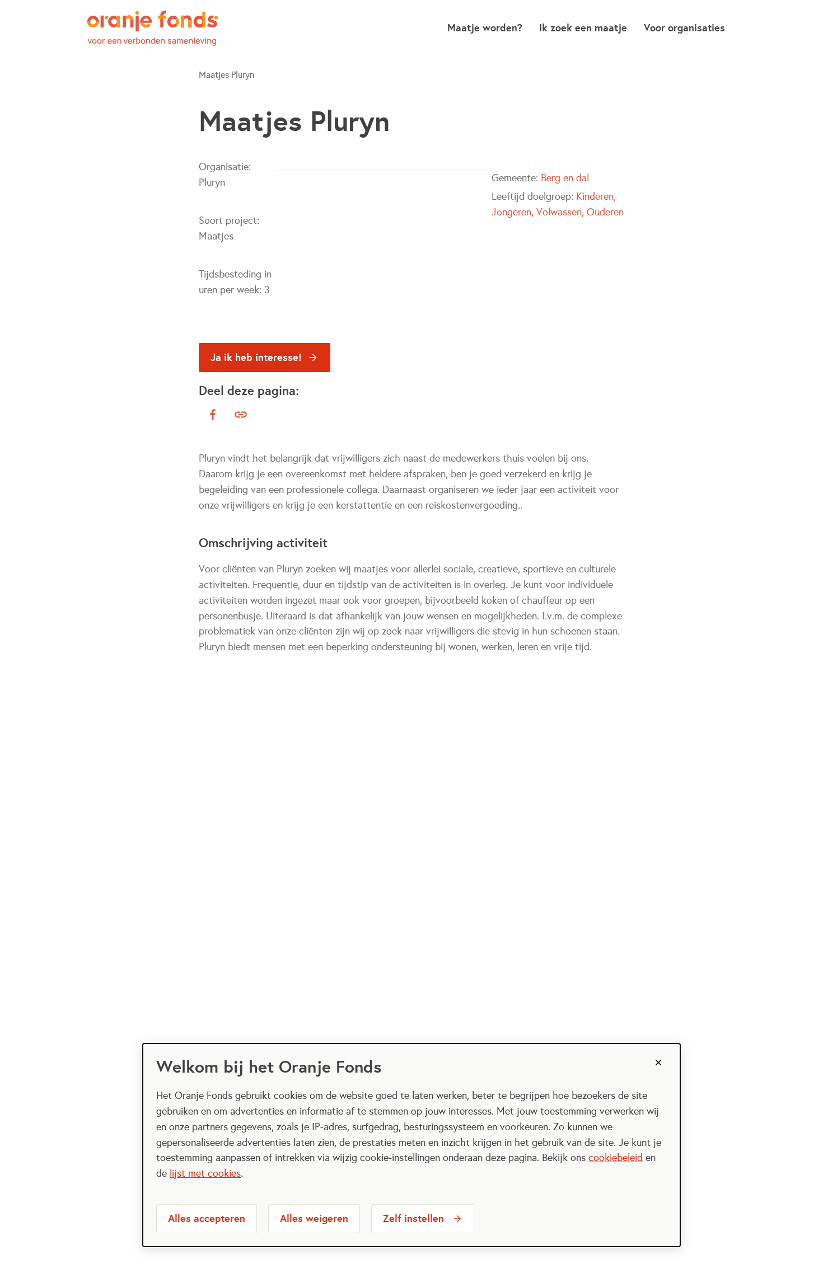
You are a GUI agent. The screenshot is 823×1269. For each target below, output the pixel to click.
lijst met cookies (205, 1173)
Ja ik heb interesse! (256, 357)
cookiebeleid (615, 1158)
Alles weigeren (314, 1218)
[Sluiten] (658, 1062)
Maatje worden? (484, 27)
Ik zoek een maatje (583, 27)
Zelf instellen (413, 1218)
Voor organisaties (684, 27)
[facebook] (213, 415)
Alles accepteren (206, 1218)
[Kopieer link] (241, 415)
